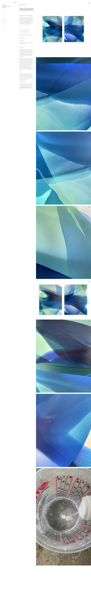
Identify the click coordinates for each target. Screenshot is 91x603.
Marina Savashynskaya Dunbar (6, 6)
